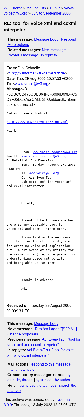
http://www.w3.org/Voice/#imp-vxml (37, 122)
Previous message (22, 55)
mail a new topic (20, 369)
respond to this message (50, 364)
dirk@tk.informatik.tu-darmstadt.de (37, 73)
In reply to (49, 55)
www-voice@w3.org (31, 84)
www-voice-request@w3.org (55, 152)
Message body (46, 39)
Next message (54, 50)
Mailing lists (36, 8)
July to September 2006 (51, 13)
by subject (43, 380)
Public (55, 8)
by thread (25, 380)
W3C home (13, 8)
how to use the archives (37, 385)
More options (18, 45)
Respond (68, 39)
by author (62, 380)
